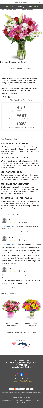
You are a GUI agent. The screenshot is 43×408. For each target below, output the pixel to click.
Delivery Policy (21, 403)
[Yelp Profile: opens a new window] (26, 374)
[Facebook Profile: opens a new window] (21, 374)
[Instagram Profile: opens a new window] (16, 374)
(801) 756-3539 (21, 365)
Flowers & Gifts (11, 9)
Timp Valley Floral (21, 2)
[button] (38, 403)
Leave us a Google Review (21, 381)
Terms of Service (7, 400)
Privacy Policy (19, 400)
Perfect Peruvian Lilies (23, 226)
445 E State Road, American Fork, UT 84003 (21, 363)
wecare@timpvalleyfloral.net (21, 367)
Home (3, 9)
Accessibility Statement (33, 400)
